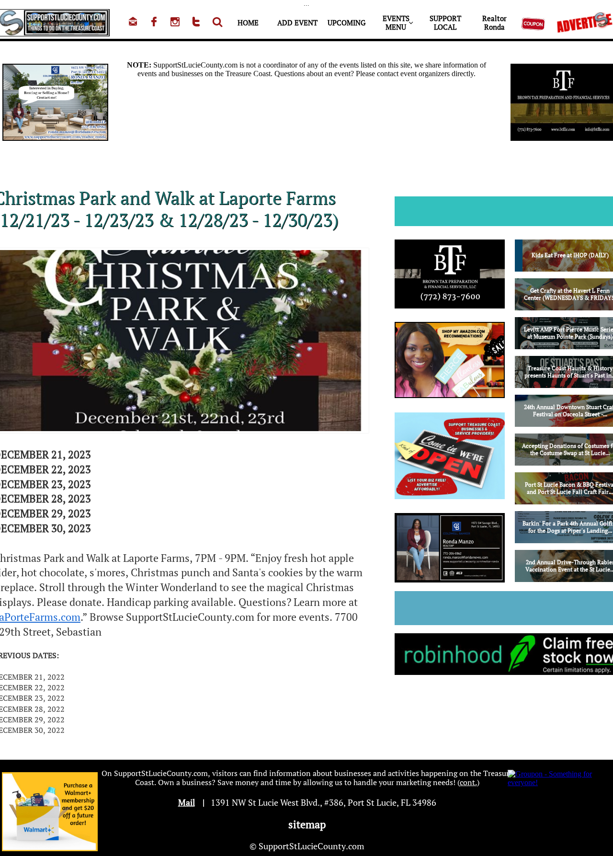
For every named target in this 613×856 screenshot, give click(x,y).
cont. (468, 782)
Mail (186, 802)
